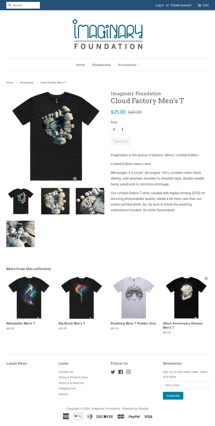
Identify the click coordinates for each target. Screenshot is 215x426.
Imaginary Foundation (106, 408)
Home (80, 64)
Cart (206, 5)
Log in (160, 5)
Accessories (127, 64)
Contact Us (66, 372)
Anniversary (27, 82)
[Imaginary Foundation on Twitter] (113, 372)
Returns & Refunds (71, 383)
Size (114, 122)
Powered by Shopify (135, 408)
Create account (181, 5)
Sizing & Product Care (73, 377)
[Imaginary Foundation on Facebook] (120, 372)
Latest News (16, 363)
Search (63, 394)
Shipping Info (67, 388)
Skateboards (101, 64)
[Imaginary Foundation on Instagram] (128, 372)
